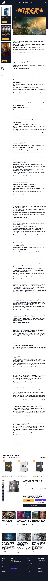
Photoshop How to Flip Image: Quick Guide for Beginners (7, 522)
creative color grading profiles (21, 234)
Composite (28, 568)
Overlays (2, 70)
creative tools (28, 254)
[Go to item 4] (3, 489)
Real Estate (28, 571)
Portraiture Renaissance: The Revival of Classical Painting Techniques (38, 521)
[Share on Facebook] (16, 445)
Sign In (3, 560)
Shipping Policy (40, 568)
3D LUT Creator (28, 84)
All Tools (2, 66)
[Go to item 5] (3, 492)
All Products (28, 560)
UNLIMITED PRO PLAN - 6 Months (22, 475)
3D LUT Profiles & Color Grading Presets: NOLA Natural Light (33, 480)
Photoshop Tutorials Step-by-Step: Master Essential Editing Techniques (39, 543)
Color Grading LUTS (4, 68)
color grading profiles (25, 406)
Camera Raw (22, 392)
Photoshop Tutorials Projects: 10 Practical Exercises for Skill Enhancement (22, 544)
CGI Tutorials (29, 565)
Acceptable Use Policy (41, 560)
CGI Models (2, 69)
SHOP (20, 2)
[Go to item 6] (3, 495)
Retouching (28, 569)
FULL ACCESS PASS (34, 505)
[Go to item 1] (3, 480)
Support (3, 563)
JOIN (23, 2)
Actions (2, 67)
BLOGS (31, 2)
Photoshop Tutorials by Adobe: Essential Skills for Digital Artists (24, 521)
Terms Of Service (40, 571)
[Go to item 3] (3, 486)
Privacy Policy (40, 574)
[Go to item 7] (3, 498)
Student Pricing (4, 569)
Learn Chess (4, 571)
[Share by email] (22, 445)
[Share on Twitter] (18, 445)
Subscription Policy (41, 569)
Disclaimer (39, 563)
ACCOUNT (26, 2)
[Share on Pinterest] (20, 445)
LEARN (16, 2)
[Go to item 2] (3, 483)
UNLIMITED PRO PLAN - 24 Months (7, 475)
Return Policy (40, 566)
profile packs (22, 247)
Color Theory (29, 566)
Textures (2, 75)
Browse (3, 565)
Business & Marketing (30, 563)
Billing (3, 566)
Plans (2, 568)
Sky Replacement (3, 74)
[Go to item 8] (3, 501)
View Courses (4, 61)
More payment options (40, 502)
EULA (39, 565)
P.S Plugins (2, 71)
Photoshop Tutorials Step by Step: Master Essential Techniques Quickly (8, 543)
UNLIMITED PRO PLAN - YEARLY (37, 475)
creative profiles (18, 52)
